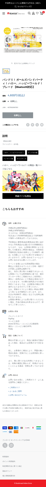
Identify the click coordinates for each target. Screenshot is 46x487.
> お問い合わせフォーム (17, 395)
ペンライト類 (8, 159)
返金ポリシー (7, 471)
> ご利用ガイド (14, 387)
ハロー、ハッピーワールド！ (13, 152)
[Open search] (29, 13)
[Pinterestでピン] (32, 124)
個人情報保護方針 (8, 476)
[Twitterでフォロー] (4, 445)
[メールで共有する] (42, 124)
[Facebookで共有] (28, 124)
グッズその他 (32, 152)
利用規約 (5, 457)
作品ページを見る (23, 196)
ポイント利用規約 (8, 461)
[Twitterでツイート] (37, 124)
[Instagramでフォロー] (11, 445)
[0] (41, 13)
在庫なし (18, 115)
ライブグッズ (21, 159)
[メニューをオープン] (3, 13)
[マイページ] (33, 13)
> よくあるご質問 (15, 391)
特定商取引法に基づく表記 (12, 466)
